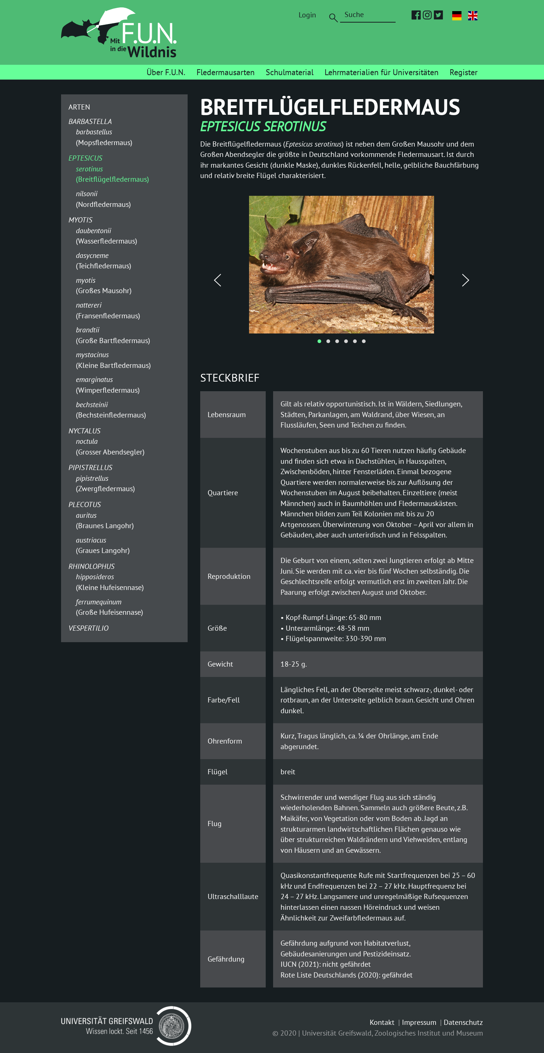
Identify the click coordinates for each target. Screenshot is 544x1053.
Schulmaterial (289, 72)
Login (307, 15)
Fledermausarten (226, 72)
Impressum (419, 1022)
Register (463, 72)
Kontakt (382, 1022)
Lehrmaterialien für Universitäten (382, 72)
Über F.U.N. (166, 72)
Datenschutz (463, 1022)
